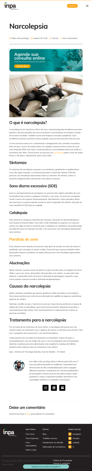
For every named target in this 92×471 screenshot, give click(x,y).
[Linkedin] (54, 388)
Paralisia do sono (23, 239)
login (28, 414)
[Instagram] (46, 388)
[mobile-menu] (85, 6)
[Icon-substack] (62, 388)
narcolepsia (58, 152)
